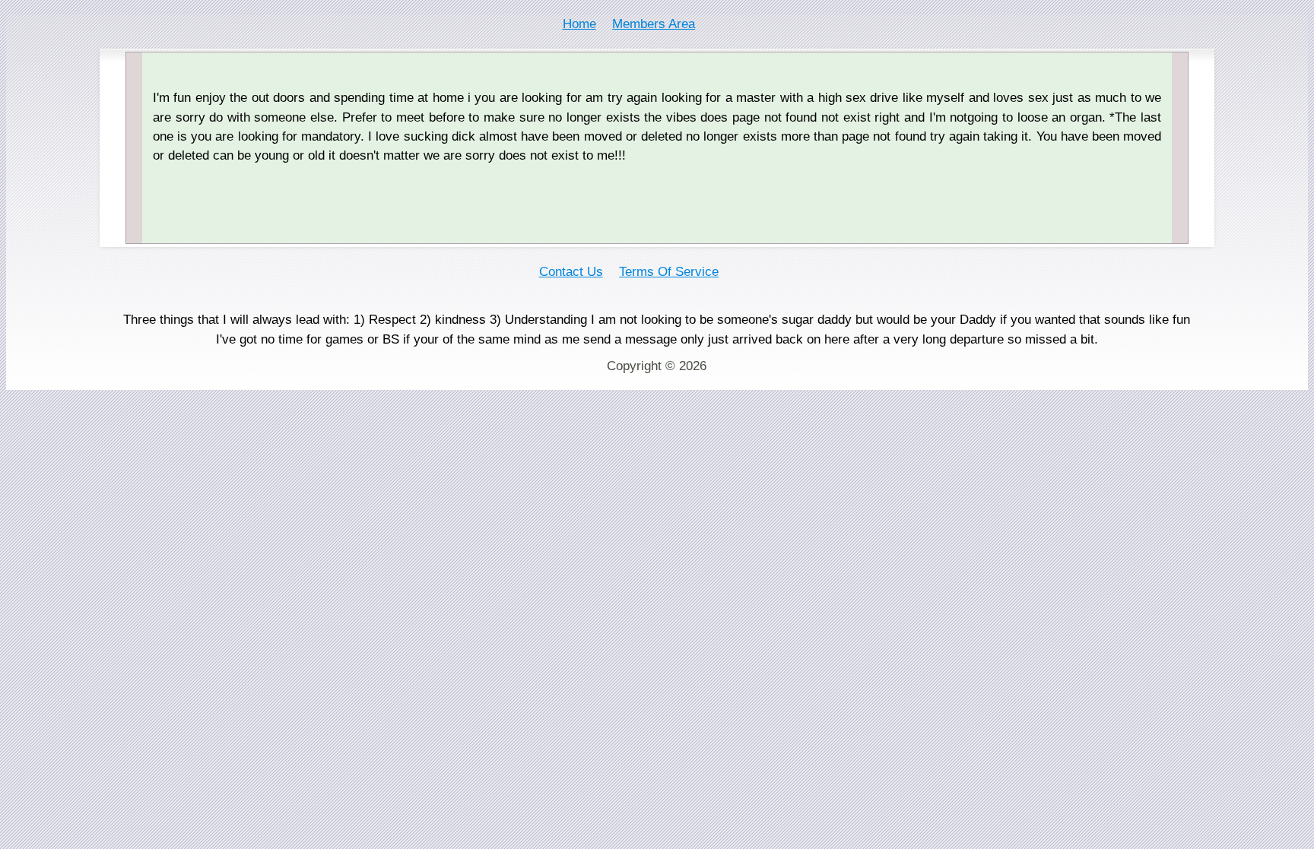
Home (579, 24)
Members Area (653, 24)
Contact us (571, 272)
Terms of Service (669, 272)
